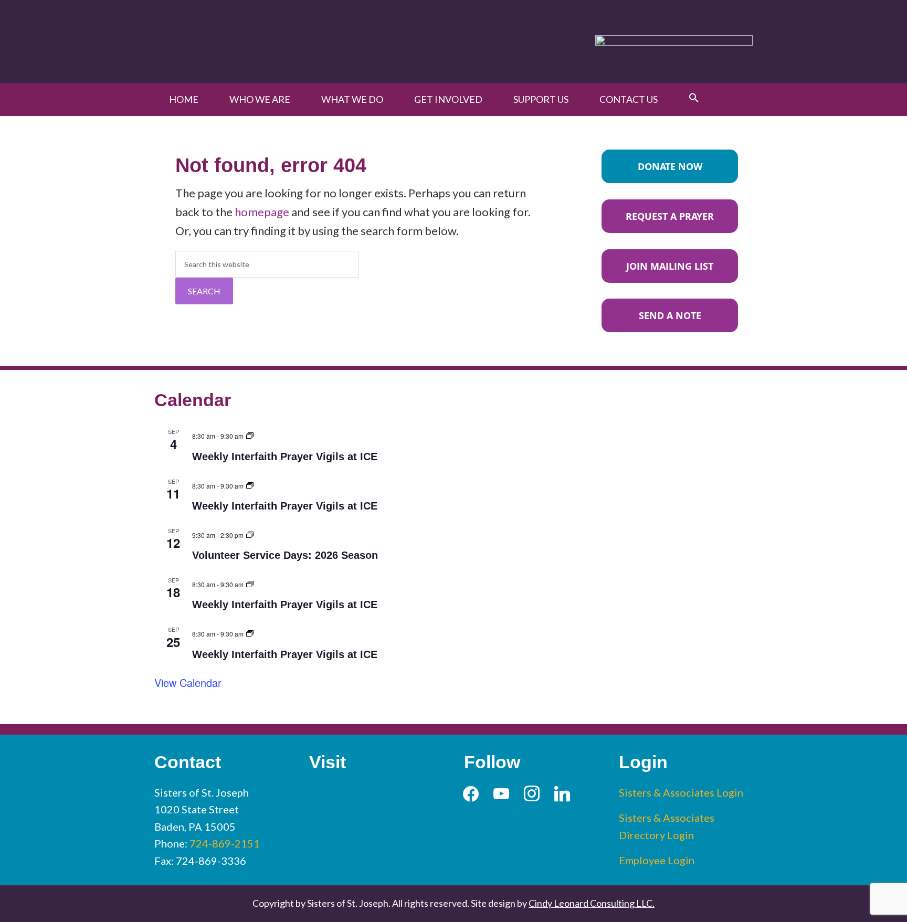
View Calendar (188, 682)
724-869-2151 (224, 843)
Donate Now (670, 166)
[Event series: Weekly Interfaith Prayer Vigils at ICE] (250, 434)
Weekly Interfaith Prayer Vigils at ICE (284, 456)
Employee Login (656, 860)
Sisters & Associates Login (681, 792)
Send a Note (670, 315)
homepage (262, 212)
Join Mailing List (669, 266)
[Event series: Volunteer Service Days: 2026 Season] (250, 533)
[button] (694, 98)
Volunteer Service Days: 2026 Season (285, 555)
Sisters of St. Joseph (276, 41)
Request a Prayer (670, 216)
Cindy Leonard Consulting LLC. (592, 903)
